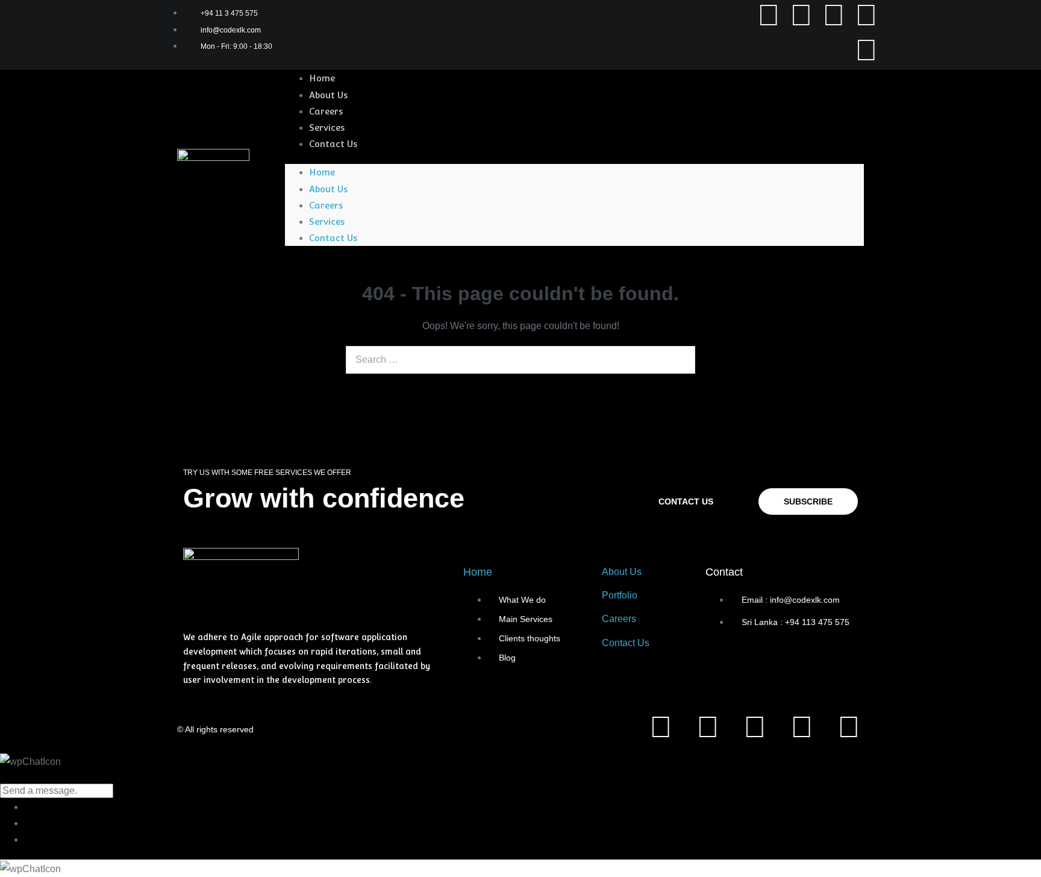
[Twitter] (834, 15)
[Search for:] (520, 359)
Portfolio (619, 595)
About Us (328, 95)
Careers (326, 111)
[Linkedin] (801, 15)
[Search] (679, 360)
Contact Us (333, 144)
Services (327, 127)
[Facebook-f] (769, 15)
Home (322, 78)
